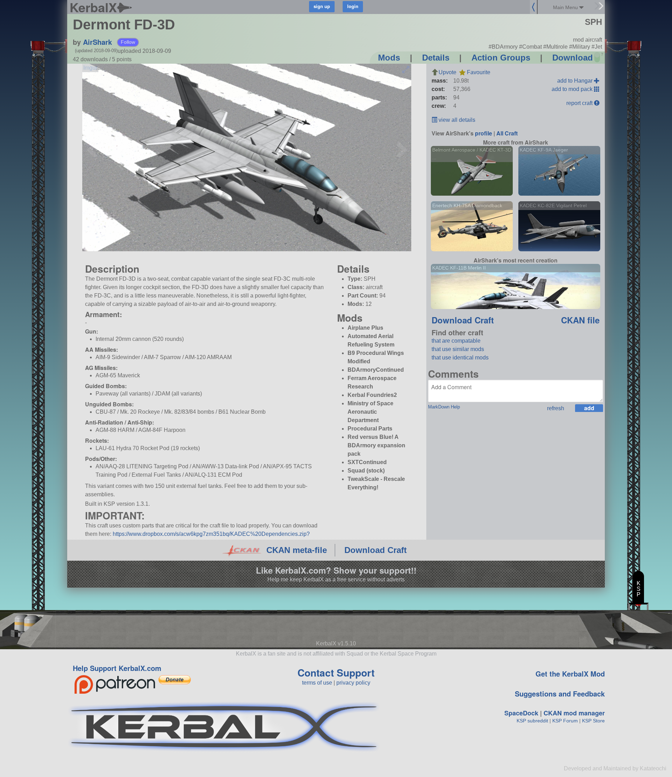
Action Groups (500, 57)
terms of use (317, 683)
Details (435, 57)
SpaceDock (521, 713)
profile (483, 133)
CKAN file (580, 320)
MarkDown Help (444, 407)
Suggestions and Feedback (560, 693)
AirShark (97, 42)
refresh (555, 408)
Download (572, 57)
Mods (389, 57)
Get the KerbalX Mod (570, 673)
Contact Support (336, 672)
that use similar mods (458, 349)
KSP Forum (565, 720)
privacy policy (353, 683)
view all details (456, 120)
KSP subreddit (532, 720)
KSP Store (593, 720)
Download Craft (463, 320)
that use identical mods (460, 357)
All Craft (507, 133)
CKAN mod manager (574, 713)
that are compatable (456, 341)
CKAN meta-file (296, 550)
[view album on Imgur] (90, 68)
